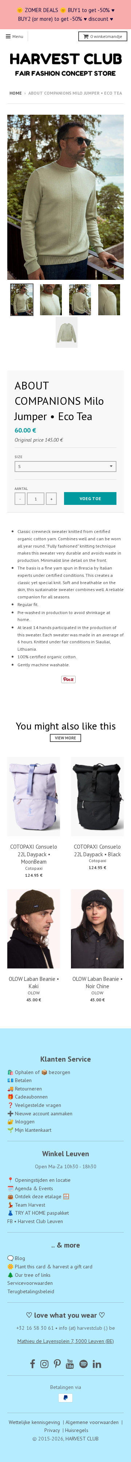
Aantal (21, 488)
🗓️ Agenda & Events (30, 1188)
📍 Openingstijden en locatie (39, 1180)
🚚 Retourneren (24, 1088)
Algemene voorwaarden (92, 1422)
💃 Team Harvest (26, 1205)
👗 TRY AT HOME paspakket (38, 1213)
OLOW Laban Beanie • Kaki (34, 982)
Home (15, 93)
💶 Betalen (19, 1080)
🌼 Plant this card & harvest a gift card (49, 1266)
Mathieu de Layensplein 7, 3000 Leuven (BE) (65, 1341)
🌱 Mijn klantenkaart (29, 1130)
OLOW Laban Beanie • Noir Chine (97, 982)
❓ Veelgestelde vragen (34, 1105)
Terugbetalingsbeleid (30, 1291)
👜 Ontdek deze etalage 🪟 (38, 1196)
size (18, 456)
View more (65, 737)
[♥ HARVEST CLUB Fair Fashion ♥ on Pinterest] (57, 1364)
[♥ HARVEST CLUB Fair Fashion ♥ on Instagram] (44, 1364)
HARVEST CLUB (82, 1438)
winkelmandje (106, 36)
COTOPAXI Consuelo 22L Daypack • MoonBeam (33, 854)
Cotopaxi (34, 868)
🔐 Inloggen (21, 1121)
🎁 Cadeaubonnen (27, 1096)
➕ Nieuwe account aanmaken (39, 1113)
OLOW (34, 992)
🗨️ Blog (16, 1258)
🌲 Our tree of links (29, 1275)
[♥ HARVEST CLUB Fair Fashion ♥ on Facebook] (32, 1364)
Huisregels (76, 1430)
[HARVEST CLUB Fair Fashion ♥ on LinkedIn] (97, 1364)
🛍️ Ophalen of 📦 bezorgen (38, 1072)
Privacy (52, 1430)
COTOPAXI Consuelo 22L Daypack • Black (97, 850)
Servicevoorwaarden (30, 1283)
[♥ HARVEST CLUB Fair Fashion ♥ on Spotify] (83, 1364)
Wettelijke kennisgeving (34, 1422)
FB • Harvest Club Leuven (35, 1221)
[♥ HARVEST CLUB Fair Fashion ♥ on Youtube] (70, 1364)
